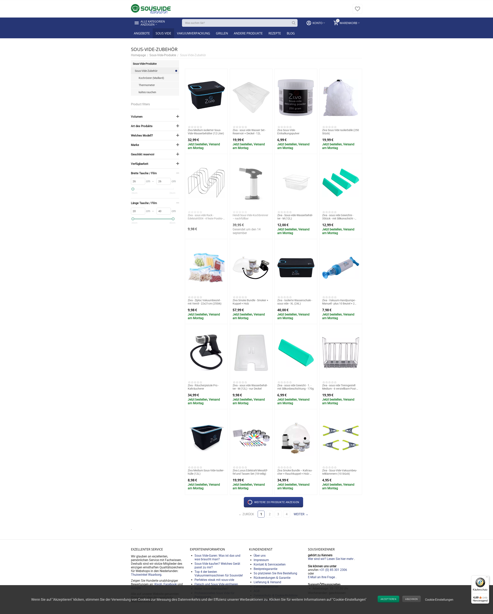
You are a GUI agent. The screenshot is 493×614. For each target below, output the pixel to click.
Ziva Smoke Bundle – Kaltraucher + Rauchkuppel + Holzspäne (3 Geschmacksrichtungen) (294, 472)
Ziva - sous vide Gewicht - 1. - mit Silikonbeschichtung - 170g (295, 387)
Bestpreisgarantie (265, 569)
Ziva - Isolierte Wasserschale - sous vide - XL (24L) (294, 302)
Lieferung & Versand (267, 582)
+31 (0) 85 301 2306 (333, 570)
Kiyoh (158, 584)
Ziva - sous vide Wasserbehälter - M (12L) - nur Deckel (250, 387)
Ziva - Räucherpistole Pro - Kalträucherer (203, 387)
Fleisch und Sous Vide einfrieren (216, 584)
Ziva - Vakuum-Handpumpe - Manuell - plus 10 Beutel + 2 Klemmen (339, 302)
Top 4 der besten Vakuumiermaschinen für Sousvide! (219, 573)
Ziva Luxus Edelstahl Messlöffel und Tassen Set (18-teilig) (250, 472)
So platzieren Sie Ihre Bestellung (275, 573)
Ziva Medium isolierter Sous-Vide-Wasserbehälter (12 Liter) (206, 132)
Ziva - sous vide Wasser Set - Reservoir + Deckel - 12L (249, 132)
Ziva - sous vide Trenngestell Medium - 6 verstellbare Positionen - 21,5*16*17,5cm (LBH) (340, 387)
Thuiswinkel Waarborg (146, 574)
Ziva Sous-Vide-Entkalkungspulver (288, 132)
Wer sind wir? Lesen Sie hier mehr (331, 559)
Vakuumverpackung (193, 33)
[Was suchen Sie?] (294, 23)
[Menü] (487, 578)
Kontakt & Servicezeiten (270, 564)
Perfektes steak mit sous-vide (214, 580)
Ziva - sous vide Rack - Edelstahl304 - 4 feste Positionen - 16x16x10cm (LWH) (205, 217)
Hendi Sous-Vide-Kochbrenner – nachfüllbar (250, 217)
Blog (291, 33)
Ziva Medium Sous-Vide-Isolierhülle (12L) (206, 472)
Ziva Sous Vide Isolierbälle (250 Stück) (340, 132)
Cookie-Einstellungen (439, 599)
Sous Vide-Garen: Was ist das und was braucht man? (217, 557)
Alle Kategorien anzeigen (153, 23)
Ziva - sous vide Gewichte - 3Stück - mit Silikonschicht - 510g (338, 217)
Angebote (142, 33)
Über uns (260, 555)
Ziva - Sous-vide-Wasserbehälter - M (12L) (295, 217)
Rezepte (274, 33)
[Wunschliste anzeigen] (357, 11)
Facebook (170, 584)
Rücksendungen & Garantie (272, 578)
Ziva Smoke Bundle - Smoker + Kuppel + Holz (250, 302)
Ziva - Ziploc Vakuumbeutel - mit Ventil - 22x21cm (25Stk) (204, 302)
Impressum (261, 560)
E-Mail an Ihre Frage (322, 577)
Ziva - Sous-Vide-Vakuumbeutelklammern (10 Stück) (339, 472)
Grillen (222, 33)
